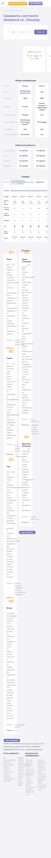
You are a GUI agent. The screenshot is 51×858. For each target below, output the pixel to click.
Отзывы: (34, 58)
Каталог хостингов (17, 3)
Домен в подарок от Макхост (41, 762)
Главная (6, 10)
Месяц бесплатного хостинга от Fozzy (42, 786)
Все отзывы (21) (12, 740)
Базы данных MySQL (20, 783)
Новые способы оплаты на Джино (29, 781)
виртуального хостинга (30, 743)
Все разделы (35, 3)
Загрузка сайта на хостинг (21, 769)
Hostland (15, 190)
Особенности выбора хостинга (9, 767)
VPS (41, 743)
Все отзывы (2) (27, 532)
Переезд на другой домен (22, 776)
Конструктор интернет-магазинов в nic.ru (30, 790)
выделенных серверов (13, 746)
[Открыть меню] (3, 3)
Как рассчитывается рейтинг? (9, 760)
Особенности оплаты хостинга (9, 774)
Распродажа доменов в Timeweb (42, 778)
